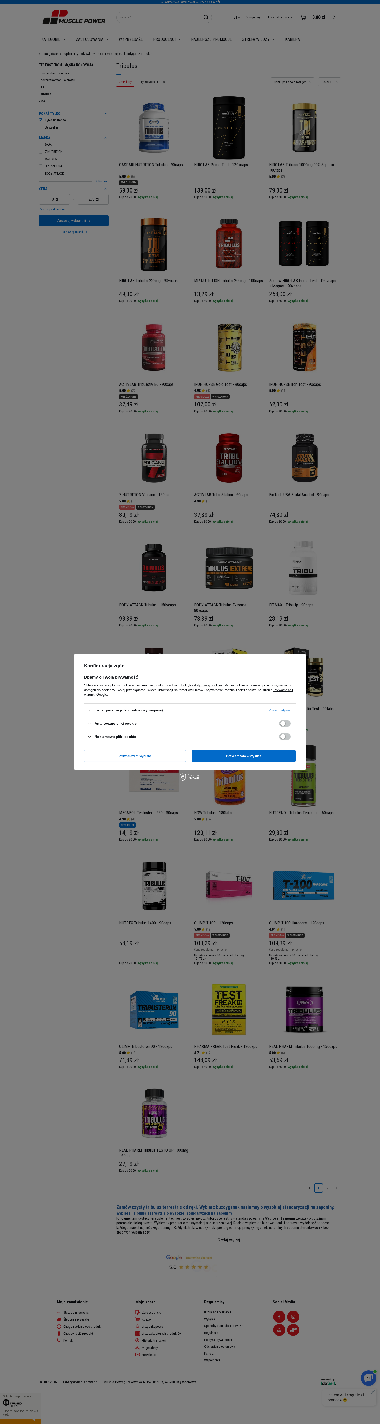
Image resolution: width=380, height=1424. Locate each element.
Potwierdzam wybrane (135, 756)
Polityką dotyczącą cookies (201, 685)
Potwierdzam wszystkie (243, 756)
